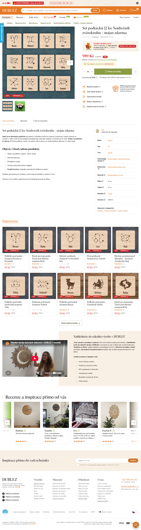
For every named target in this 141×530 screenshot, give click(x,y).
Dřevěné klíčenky (39, 498)
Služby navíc (101, 496)
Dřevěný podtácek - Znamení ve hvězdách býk (69, 258)
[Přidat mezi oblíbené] (135, 72)
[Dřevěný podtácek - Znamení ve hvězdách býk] (70, 240)
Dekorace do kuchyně (59, 491)
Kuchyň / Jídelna (122, 210)
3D (108, 146)
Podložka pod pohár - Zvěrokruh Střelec (96, 303)
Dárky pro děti (82, 491)
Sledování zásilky (103, 501)
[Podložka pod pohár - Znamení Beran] (70, 286)
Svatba (36, 493)
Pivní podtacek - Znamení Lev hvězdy (96, 257)
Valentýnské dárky (83, 483)
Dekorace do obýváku (59, 483)
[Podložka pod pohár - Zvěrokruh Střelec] (98, 286)
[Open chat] (136, 525)
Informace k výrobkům (104, 493)
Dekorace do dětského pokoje (61, 488)
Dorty (35, 491)
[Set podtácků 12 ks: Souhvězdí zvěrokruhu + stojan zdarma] (7, 106)
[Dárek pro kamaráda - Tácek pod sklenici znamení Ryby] (43, 240)
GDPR (93, 512)
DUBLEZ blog (102, 498)
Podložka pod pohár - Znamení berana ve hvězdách (14, 258)
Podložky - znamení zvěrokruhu (106, 210)
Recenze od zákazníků (104, 486)
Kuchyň (110, 140)
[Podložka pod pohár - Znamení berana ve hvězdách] (15, 240)
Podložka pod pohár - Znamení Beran (69, 303)
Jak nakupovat (83, 512)
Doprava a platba (35, 512)
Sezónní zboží (38, 496)
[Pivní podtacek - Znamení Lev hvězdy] (98, 240)
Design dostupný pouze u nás (117, 167)
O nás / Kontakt (102, 483)
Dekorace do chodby (59, 493)
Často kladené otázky (104, 488)
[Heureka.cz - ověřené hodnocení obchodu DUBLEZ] (5, 512)
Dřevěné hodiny (38, 486)
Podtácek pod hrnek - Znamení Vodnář (41, 303)
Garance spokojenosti (19, 512)
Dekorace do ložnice (59, 486)
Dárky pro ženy (82, 486)
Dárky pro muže (83, 488)
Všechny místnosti (58, 498)
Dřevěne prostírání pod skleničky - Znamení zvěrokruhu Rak (124, 258)
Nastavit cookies (107, 512)
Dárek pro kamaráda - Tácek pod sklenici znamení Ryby (42, 258)
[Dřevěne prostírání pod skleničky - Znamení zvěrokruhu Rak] (125, 240)
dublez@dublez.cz (130, 486)
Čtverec (110, 152)
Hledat (95, 10)
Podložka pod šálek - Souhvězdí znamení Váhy (14, 304)
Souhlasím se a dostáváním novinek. (100, 465)
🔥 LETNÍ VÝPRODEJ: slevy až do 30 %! (28, 3)
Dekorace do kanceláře (59, 496)
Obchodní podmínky (59, 512)
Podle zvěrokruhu (83, 496)
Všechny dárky (82, 498)
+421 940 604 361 (129, 479)
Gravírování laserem (124, 159)
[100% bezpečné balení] (115, 88)
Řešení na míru (38, 488)
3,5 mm (110, 193)
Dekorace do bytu (39, 483)
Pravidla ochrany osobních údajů (102, 522)
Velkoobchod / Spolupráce (105, 491)
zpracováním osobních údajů (97, 465)
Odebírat (133, 460)
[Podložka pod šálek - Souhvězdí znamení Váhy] (15, 286)
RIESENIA (33, 524)
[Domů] (3, 23)
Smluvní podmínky (106, 524)
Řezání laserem (112, 159)
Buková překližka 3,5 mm (115, 175)
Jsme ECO (72, 512)
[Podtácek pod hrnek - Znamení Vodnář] (43, 286)
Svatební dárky (82, 493)
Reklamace (46, 512)
